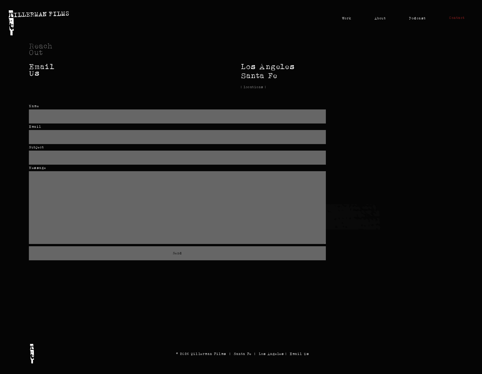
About (380, 18)
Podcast (417, 18)
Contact (457, 18)
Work (346, 18)
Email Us (299, 354)
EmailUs (42, 69)
